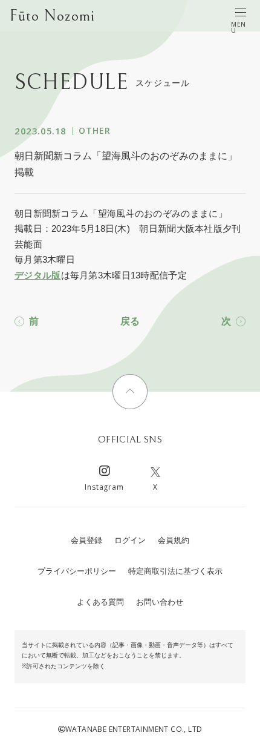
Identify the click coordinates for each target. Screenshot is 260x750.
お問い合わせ (159, 602)
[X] (155, 472)
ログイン (130, 540)
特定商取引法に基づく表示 (175, 571)
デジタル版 (38, 275)
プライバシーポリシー (76, 571)
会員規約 (173, 540)
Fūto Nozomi (52, 16)
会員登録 (86, 540)
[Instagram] (104, 472)
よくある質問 (100, 602)
